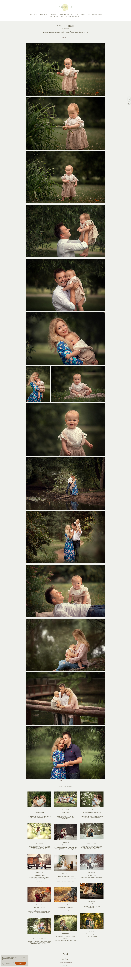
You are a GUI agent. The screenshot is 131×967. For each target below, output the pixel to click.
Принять (20, 963)
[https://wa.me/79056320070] (67, 954)
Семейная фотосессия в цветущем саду (92, 812)
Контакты (62, 16)
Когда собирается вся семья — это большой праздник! (65, 937)
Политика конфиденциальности (74, 16)
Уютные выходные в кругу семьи (39, 939)
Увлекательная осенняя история (65, 907)
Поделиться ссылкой (66, 780)
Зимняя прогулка (92, 875)
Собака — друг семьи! (92, 844)
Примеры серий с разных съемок (65, 14)
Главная (30, 14)
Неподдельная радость (39, 875)
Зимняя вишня (65, 845)
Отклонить (8, 963)
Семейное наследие (65, 812)
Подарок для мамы (39, 812)
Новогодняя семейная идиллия (92, 904)
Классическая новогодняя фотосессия (65, 876)
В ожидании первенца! (91, 934)
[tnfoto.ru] (65, 7)
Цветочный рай (39, 844)
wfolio (67, 965)
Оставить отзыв (64, 37)
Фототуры (83, 14)
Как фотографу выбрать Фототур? (95, 14)
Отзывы (77, 14)
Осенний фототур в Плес (39, 907)
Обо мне (36, 14)
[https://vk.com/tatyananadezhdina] (64, 954)
